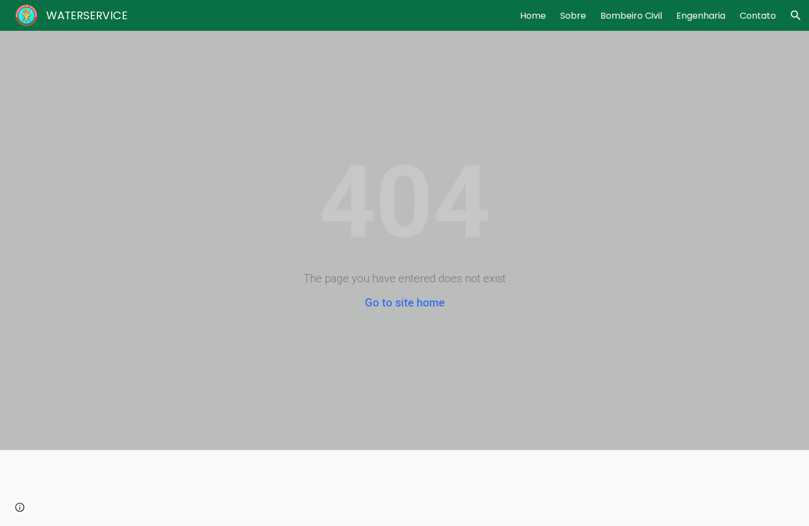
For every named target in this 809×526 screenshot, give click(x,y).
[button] (796, 15)
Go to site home (405, 302)
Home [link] (533, 15)
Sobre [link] (573, 15)
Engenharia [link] (700, 15)
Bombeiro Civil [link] (631, 15)
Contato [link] (758, 15)
